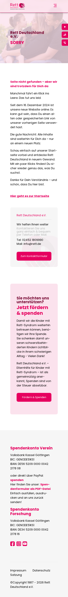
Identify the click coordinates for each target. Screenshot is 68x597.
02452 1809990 (32, 240)
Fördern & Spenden (34, 397)
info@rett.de (32, 244)
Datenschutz (41, 570)
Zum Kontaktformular (34, 256)
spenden (17, 480)
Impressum (18, 570)
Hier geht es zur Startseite (29, 196)
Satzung (16, 575)
